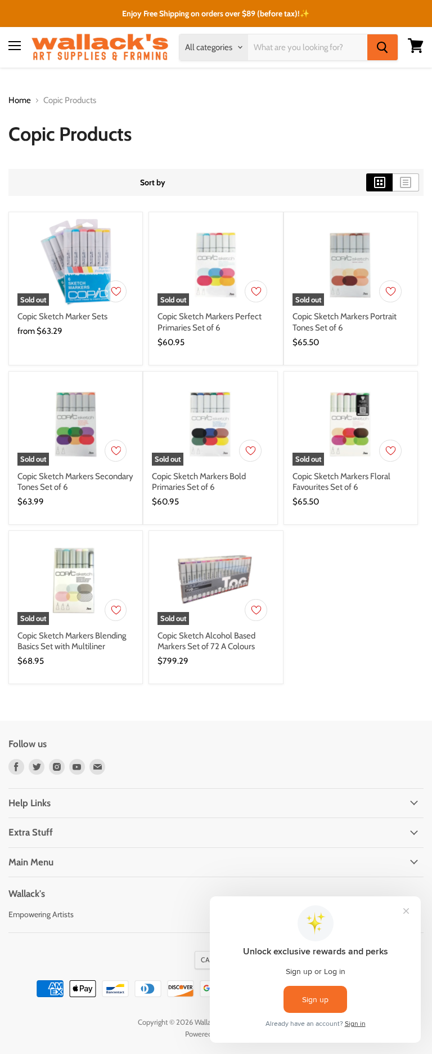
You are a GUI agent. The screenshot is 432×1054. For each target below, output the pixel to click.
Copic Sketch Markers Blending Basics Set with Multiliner (71, 641)
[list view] (406, 182)
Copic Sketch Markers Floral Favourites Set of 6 (341, 482)
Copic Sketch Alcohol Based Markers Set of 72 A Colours (206, 641)
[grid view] (379, 182)
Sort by (152, 182)
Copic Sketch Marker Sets (62, 316)
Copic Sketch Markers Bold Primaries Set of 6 (199, 482)
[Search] (382, 47)
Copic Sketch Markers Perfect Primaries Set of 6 (210, 322)
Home (19, 100)
